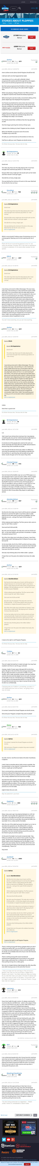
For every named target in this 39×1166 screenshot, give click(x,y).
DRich (9, 256)
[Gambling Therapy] (18, 1151)
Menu (33, 8)
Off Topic (16, 23)
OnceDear (10, 190)
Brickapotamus (12, 151)
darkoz (9, 60)
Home (4, 23)
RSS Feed (4, 1115)
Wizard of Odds (14, 1160)
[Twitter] (4, 1139)
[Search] (19, 8)
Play (31, 37)
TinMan (9, 651)
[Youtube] (8, 1139)
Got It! (27, 1164)
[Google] (13, 1139)
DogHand (10, 801)
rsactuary (10, 988)
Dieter (9, 725)
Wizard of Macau (24, 1160)
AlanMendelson (12, 499)
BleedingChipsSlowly (14, 1073)
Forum (10, 23)
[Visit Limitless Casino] (10, 1128)
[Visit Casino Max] (28, 1128)
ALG (8, 1044)
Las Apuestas (33, 1160)
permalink (34, 69)
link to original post (9, 229)
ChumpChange (12, 462)
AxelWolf (10, 857)
